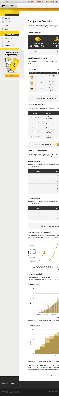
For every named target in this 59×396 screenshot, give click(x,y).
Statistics (7, 18)
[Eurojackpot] (8, 5)
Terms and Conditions (27, 385)
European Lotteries (10, 45)
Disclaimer (4, 385)
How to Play (8, 22)
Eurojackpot (8, 38)
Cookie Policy (18, 385)
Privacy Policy (11, 385)
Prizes (7, 25)
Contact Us (5, 383)
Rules (6, 29)
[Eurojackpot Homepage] (28, 16)
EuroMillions (8, 42)
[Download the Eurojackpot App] (12, 79)
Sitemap (12, 383)
